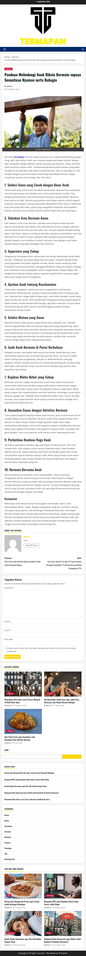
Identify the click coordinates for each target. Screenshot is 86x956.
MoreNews (51, 953)
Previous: (22, 561)
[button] (4, 49)
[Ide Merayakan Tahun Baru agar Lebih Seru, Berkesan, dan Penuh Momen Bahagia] (63, 684)
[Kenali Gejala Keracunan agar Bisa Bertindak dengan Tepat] (23, 923)
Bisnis (6, 820)
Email (7, 630)
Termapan (19, 157)
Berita (6, 815)
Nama (7, 621)
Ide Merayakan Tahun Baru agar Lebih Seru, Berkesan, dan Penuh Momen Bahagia (61, 701)
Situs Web (8, 639)
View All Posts (31, 545)
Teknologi (7, 848)
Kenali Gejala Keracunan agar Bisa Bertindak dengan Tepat (25, 786)
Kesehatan (8, 826)
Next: (64, 563)
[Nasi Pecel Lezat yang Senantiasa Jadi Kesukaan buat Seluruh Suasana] (23, 721)
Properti (7, 842)
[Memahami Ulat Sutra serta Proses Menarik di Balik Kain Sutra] (23, 684)
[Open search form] (83, 49)
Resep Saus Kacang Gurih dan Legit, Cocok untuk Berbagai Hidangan (29, 773)
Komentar (9, 588)
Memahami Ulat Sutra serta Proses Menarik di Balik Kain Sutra (22, 701)
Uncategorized (9, 859)
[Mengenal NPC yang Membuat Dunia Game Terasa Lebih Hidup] (63, 886)
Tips (5, 853)
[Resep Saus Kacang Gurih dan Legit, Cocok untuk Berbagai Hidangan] (23, 886)
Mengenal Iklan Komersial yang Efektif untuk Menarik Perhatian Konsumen (31, 792)
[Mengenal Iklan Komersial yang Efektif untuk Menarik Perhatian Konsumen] (63, 923)
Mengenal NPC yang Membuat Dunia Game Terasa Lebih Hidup (26, 779)
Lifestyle (8, 69)
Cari (6, 750)
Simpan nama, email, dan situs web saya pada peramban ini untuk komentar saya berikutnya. (41, 649)
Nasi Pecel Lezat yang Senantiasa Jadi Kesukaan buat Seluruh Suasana (19, 738)
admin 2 (9, 86)
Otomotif (7, 837)
